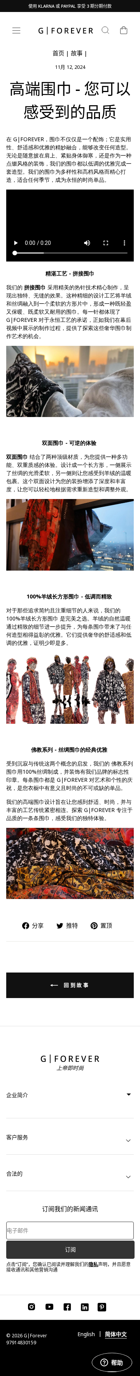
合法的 (14, 1173)
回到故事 (75, 984)
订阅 (70, 1249)
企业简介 (17, 1095)
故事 (76, 53)
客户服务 (17, 1137)
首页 (58, 53)
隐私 (93, 1264)
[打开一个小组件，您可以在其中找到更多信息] (112, 1362)
